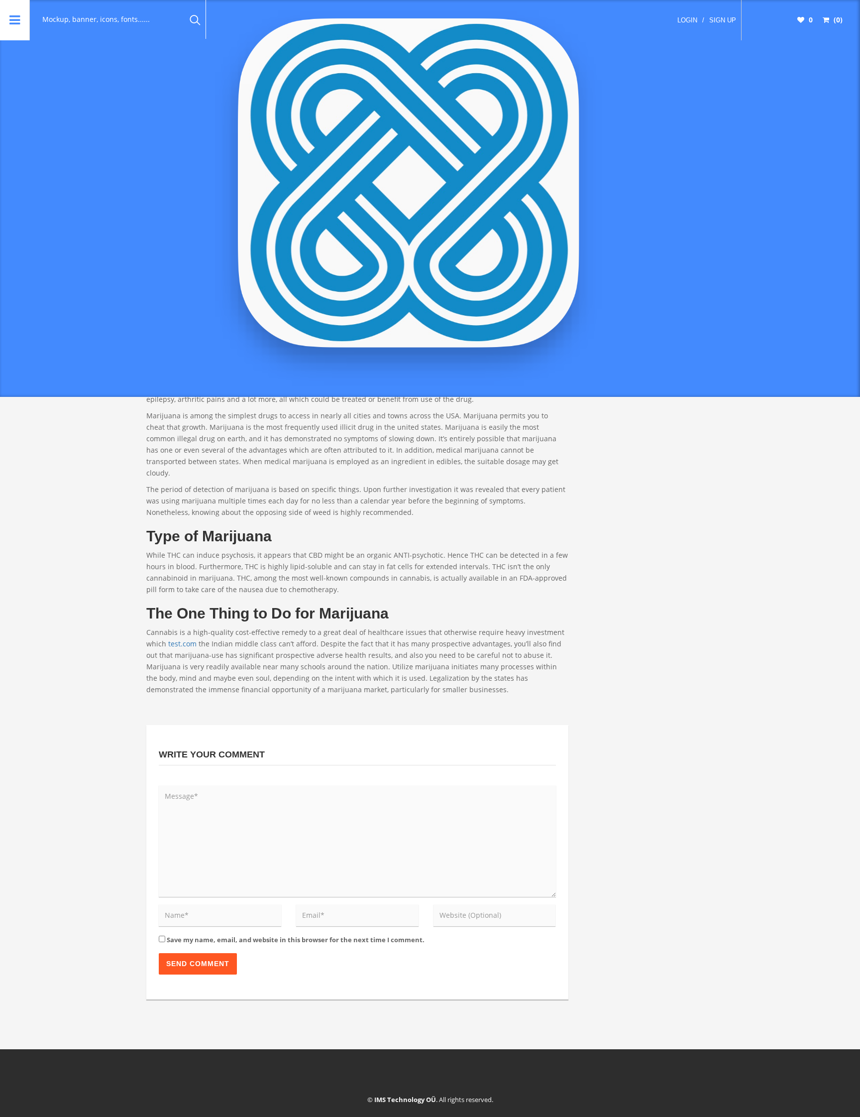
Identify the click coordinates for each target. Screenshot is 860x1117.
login (687, 20)
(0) (837, 19)
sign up (722, 20)
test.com (182, 643)
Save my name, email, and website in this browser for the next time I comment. (296, 939)
